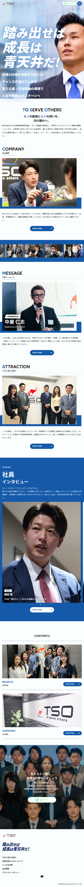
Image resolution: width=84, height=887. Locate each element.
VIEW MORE (37, 228)
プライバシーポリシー (11, 872)
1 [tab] (40, 605)
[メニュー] (79, 3)
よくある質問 (7, 865)
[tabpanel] (41, 552)
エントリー (44, 799)
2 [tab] (44, 605)
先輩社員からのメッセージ (12, 861)
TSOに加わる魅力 (9, 857)
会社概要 (5, 868)
